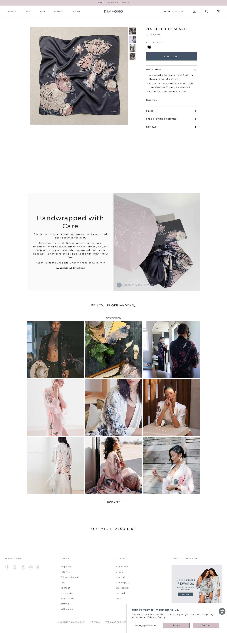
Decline (206, 625)
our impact (123, 582)
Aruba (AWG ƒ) (172, 11)
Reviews (151, 127)
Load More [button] (113, 502)
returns (65, 571)
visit (118, 598)
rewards (121, 593)
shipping (66, 566)
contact (65, 587)
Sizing (150, 111)
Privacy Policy (156, 617)
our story (122, 566)
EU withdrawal (70, 577)
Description (153, 69)
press (119, 571)
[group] (132, 31)
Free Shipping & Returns (161, 119)
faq (63, 582)
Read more (152, 99)
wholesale (67, 598)
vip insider (123, 587)
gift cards (67, 608)
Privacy (95, 622)
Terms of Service (115, 622)
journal (120, 577)
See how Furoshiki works (139, 285)
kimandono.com (70, 622)
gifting (65, 603)
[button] (55, 349)
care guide (67, 593)
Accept (176, 625)
